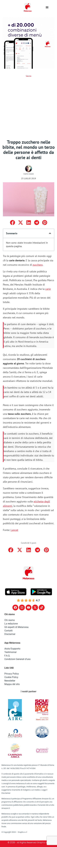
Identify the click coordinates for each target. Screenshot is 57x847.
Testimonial (10, 652)
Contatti (8, 630)
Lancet (14, 530)
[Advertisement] (28, 109)
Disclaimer (9, 634)
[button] (12, 222)
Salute (28, 76)
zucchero (38, 264)
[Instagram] (22, 607)
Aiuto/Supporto (12, 648)
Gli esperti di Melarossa (16, 627)
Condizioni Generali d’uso (17, 659)
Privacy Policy (11, 673)
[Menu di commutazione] (47, 7)
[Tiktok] (42, 607)
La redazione (11, 623)
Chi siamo (9, 620)
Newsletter (9, 680)
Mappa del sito (12, 684)
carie (48, 289)
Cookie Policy (11, 677)
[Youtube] (28, 607)
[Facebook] (15, 607)
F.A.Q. (7, 655)
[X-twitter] (35, 607)
